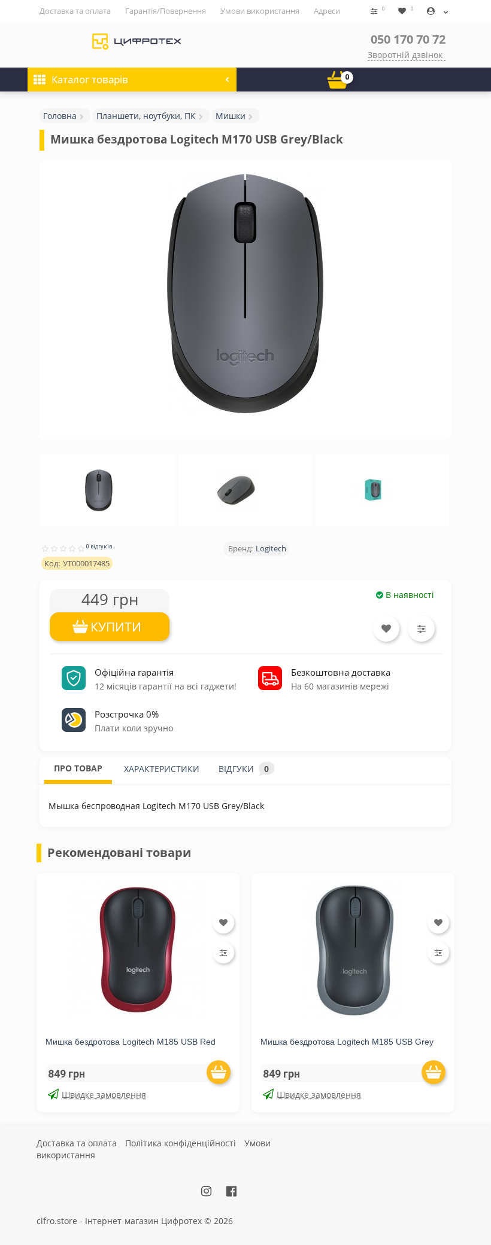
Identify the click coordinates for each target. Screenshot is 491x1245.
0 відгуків (99, 546)
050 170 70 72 (408, 39)
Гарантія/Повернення (165, 10)
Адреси (327, 10)
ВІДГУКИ (244, 768)
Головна (60, 115)
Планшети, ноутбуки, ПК (146, 115)
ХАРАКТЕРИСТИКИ (161, 768)
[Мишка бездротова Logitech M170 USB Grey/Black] (245, 294)
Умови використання (259, 10)
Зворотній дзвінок (405, 54)
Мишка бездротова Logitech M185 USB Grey (347, 1041)
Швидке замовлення (104, 1094)
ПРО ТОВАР (78, 768)
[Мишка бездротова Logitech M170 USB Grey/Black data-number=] (99, 490)
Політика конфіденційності (180, 1143)
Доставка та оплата (75, 10)
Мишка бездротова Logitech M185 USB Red (131, 1041)
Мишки (231, 115)
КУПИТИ (115, 626)
